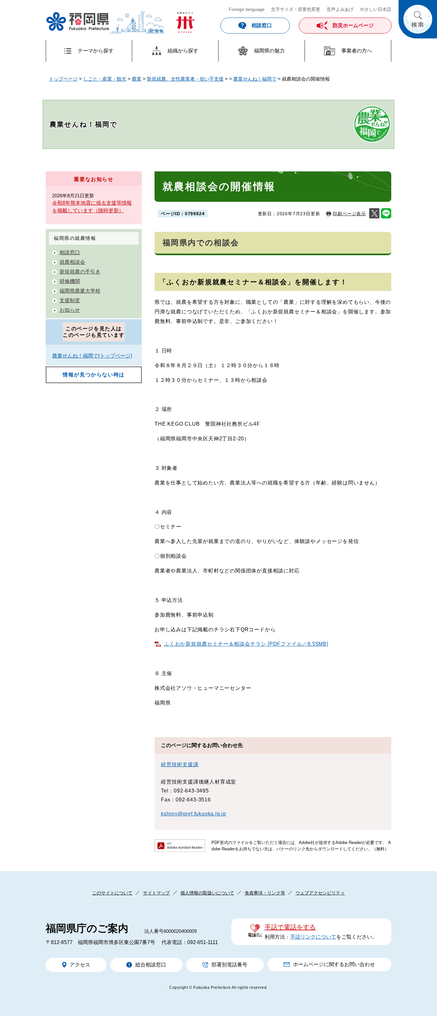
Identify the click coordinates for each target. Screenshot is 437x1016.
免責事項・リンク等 (265, 892)
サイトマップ (156, 892)
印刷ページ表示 (349, 213)
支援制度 (70, 300)
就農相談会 (72, 262)
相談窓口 (70, 252)
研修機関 (70, 281)
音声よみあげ (340, 9)
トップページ (63, 79)
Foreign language (247, 9)
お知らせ (70, 310)
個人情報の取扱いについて (207, 892)
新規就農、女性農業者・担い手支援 (185, 79)
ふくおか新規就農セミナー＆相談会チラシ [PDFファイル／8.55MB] (246, 644)
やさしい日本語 (375, 9)
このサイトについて (112, 892)
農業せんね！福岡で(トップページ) (92, 355)
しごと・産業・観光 (104, 79)
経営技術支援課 (180, 764)
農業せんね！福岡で (254, 79)
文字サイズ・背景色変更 (295, 9)
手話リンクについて (313, 937)
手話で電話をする (290, 927)
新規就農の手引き (80, 271)
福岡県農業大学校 (80, 291)
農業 (136, 79)
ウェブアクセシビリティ (320, 892)
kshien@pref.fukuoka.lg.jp (193, 813)
